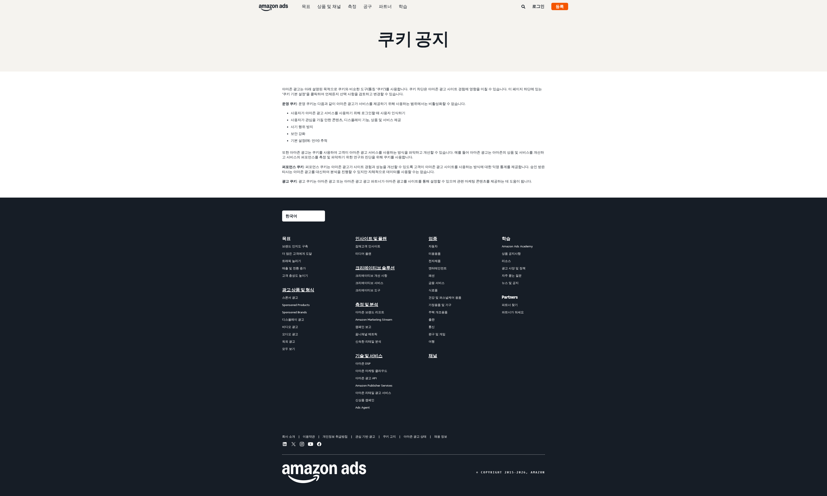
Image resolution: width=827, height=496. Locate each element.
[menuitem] (303, 323)
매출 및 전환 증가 (294, 268)
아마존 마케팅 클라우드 (371, 371)
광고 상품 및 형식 (298, 289)
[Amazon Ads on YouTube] (310, 445)
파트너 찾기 (510, 305)
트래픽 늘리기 (291, 261)
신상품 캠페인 (364, 400)
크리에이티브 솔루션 (375, 267)
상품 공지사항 (511, 253)
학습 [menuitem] (506, 238)
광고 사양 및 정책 (513, 268)
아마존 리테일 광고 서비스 (373, 393)
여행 (432, 341)
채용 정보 (440, 436)
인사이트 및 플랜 (371, 238)
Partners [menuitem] (510, 297)
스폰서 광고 (290, 297)
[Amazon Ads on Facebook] (319, 445)
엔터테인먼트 (438, 268)
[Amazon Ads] (270, 6)
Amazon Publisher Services (373, 385)
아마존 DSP (363, 363)
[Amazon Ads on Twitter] (293, 444)
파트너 (385, 6)
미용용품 (435, 253)
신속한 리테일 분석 (368, 341)
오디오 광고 (290, 334)
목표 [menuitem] (286, 238)
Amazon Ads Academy (517, 246)
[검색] (523, 7)
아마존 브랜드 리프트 (369, 312)
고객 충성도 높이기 (295, 275)
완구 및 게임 (437, 334)
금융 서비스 (437, 283)
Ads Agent (362, 407)
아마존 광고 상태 (415, 436)
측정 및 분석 (366, 304)
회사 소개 (288, 436)
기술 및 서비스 (368, 355)
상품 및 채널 (329, 6)
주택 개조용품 (438, 312)
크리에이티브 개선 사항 (371, 275)
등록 (560, 6)
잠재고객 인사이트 (367, 246)
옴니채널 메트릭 (366, 334)
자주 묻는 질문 (512, 275)
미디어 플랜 (363, 253)
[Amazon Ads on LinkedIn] (284, 445)
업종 (433, 238)
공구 (367, 6)
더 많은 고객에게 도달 (297, 253)
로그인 (538, 6)
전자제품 (435, 261)
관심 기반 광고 (365, 436)
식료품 (433, 290)
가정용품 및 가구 (440, 305)
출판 (432, 319)
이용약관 (309, 436)
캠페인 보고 (363, 327)
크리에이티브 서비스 (369, 283)
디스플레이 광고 (293, 319)
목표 (306, 6)
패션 (432, 275)
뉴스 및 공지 (510, 283)
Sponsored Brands (294, 312)
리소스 (506, 261)
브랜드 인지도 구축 (295, 246)
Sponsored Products (296, 305)
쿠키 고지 (389, 436)
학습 (403, 6)
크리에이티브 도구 (367, 290)
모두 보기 (288, 349)
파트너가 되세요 (513, 312)
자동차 (433, 246)
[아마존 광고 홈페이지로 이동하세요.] (324, 472)
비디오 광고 (290, 327)
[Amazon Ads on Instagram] (302, 445)
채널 (433, 355)
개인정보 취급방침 (335, 436)
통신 (432, 327)
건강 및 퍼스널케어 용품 (445, 297)
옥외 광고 (288, 341)
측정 (352, 6)
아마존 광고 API (366, 378)
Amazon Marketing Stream (373, 319)
